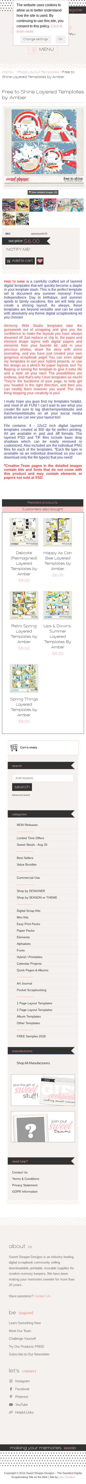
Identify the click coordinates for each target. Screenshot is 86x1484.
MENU (46, 50)
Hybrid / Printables (29, 957)
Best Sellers (25, 858)
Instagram (22, 1381)
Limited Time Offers (30, 838)
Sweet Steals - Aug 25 (32, 844)
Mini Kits (22, 917)
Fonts (21, 950)
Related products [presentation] (42, 502)
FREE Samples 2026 (31, 1036)
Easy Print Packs (28, 924)
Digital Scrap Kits (28, 910)
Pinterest (21, 1397)
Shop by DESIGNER (31, 891)
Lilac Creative (66, 1477)
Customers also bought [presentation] (42, 509)
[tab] (42, 503)
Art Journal (24, 983)
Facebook (22, 1389)
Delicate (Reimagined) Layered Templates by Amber (24, 563)
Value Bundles (27, 864)
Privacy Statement (24, 1185)
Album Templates (29, 1016)
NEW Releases (27, 825)
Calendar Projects (29, 963)
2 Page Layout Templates (34, 1010)
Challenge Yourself (22, 1338)
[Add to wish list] (40, 261)
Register (74, 10)
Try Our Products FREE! (26, 1346)
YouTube (21, 1404)
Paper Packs (25, 930)
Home (7, 72)
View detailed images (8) (44, 192)
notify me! (14, 250)
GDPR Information (25, 1191)
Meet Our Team (20, 1331)
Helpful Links (24, 1412)
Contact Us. (42, 1296)
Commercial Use (28, 877)
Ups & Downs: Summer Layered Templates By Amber (57, 637)
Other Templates (28, 1023)
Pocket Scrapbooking (31, 990)
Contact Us (20, 1172)
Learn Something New (25, 1323)
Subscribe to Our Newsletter (29, 1354)
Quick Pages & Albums (32, 970)
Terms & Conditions (25, 1179)
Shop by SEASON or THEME (37, 897)
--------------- (25, 831)
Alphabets (24, 944)
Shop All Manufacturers (33, 1063)
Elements (23, 937)
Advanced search (21, 795)
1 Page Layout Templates (37, 72)
